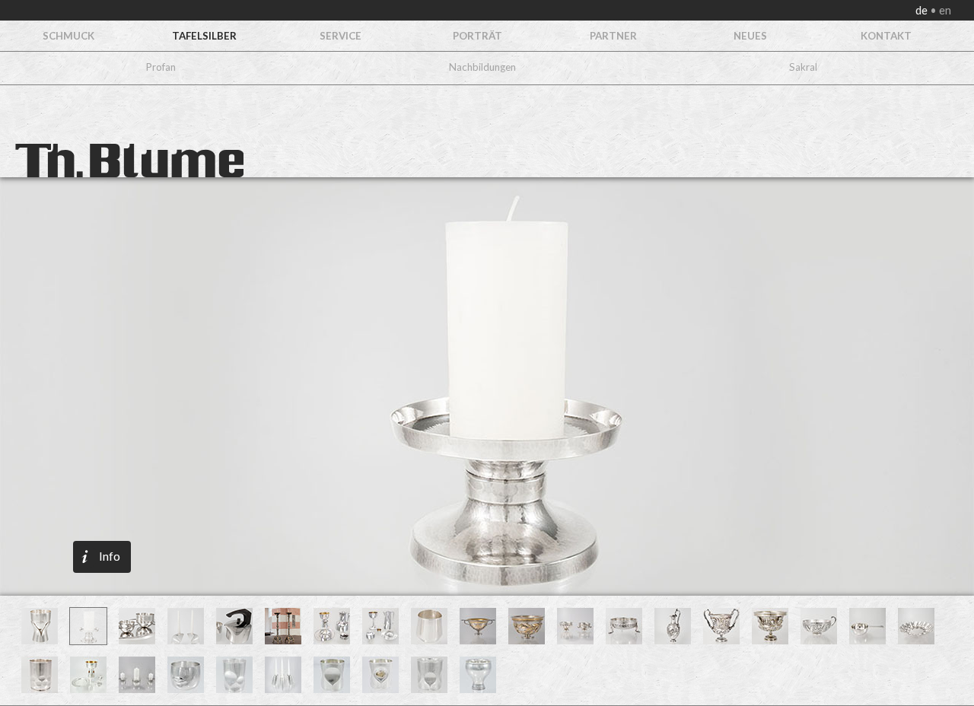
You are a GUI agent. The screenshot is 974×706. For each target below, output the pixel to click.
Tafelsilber (204, 36)
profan (161, 67)
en (944, 10)
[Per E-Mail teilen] (168, 332)
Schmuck (68, 36)
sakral (803, 67)
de (922, 10)
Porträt (477, 36)
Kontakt (886, 36)
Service (340, 36)
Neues (750, 36)
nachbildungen (482, 67)
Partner (613, 36)
